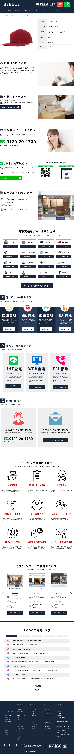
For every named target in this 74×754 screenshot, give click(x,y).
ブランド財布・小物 (48, 709)
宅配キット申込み (21, 711)
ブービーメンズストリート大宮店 (64, 734)
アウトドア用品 (47, 722)
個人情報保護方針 (8, 721)
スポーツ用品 (47, 728)
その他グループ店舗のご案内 (63, 727)
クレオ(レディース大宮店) (62, 732)
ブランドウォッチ (48, 713)
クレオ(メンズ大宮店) (62, 730)
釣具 (46, 724)
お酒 (46, 720)
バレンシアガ (20, 726)
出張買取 (59, 713)
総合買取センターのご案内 (63, 721)
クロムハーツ (20, 737)
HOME (5, 704)
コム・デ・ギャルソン (21, 728)
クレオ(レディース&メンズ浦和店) (64, 728)
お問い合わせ (7, 719)
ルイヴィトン (20, 717)
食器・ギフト (47, 726)
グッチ (19, 719)
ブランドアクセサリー (48, 715)
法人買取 (59, 715)
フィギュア (46, 717)
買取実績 (59, 704)
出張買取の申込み (61, 717)
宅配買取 (59, 711)
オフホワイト (34, 709)
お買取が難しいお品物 (9, 711)
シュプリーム (34, 722)
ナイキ (19, 732)
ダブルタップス (34, 724)
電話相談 (20, 709)
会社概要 (6, 717)
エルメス (19, 724)
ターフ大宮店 (60, 736)
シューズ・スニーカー (48, 711)
